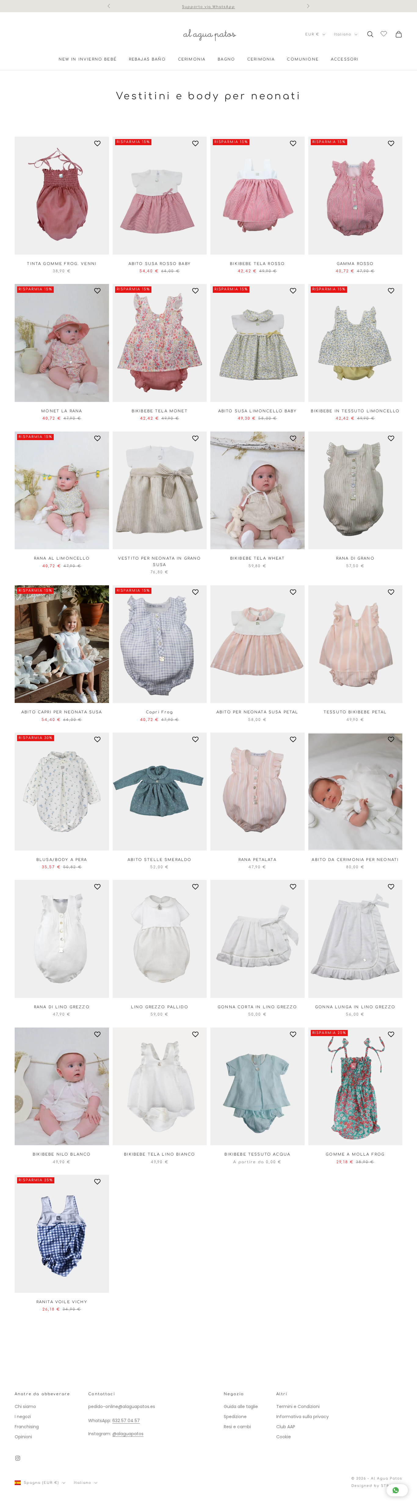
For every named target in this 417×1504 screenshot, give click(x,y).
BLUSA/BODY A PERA (61, 860)
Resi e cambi (237, 1427)
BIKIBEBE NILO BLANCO (62, 1154)
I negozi (23, 1417)
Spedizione (235, 1417)
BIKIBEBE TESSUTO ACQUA (257, 1154)
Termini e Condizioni (298, 1406)
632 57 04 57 (126, 1421)
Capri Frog (159, 712)
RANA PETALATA (257, 860)
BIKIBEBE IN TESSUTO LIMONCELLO (355, 411)
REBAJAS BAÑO (147, 59)
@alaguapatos (127, 1434)
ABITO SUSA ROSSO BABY (160, 264)
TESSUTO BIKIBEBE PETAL (355, 712)
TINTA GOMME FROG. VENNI (61, 264)
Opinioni (23, 1437)
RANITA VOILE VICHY (61, 1302)
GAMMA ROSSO (355, 264)
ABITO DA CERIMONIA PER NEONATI (355, 860)
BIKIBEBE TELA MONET (160, 411)
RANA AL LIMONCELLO (62, 558)
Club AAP (285, 1427)
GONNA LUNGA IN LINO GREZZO (355, 1007)
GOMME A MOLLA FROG (355, 1154)
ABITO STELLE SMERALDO (159, 860)
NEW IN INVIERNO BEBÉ (88, 59)
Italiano (342, 34)
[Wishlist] (384, 33)
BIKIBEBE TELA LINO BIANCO (159, 1154)
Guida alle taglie (241, 1406)
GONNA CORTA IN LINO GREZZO (257, 1007)
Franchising (27, 1427)
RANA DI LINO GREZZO (62, 1007)
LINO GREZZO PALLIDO (159, 1007)
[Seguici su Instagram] (18, 1458)
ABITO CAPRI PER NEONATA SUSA (61, 712)
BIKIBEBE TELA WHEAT (257, 558)
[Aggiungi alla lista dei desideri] (98, 143)
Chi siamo (25, 1406)
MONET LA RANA (61, 411)
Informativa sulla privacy (302, 1417)
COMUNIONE (302, 59)
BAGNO (226, 59)
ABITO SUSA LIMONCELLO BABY (257, 411)
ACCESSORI (344, 59)
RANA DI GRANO (355, 558)
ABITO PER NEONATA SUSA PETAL (257, 712)
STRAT (388, 1486)
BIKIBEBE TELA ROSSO (257, 264)
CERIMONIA (191, 59)
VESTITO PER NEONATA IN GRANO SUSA (159, 561)
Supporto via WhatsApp (208, 6)
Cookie (283, 1437)
